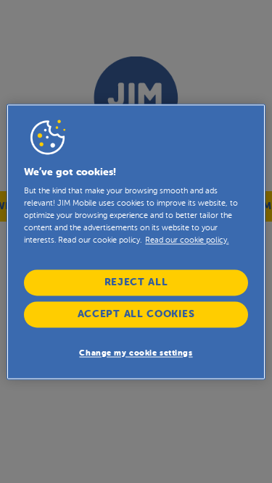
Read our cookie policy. (186, 240)
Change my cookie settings (135, 353)
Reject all (136, 282)
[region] (136, 241)
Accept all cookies (136, 313)
